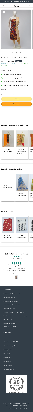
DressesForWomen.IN (13, 403)
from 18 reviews (16, 258)
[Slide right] (20, 52)
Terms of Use (8, 365)
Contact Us (7, 338)
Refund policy (14, 405)
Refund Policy (8, 357)
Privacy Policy (8, 353)
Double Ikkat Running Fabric (21, 236)
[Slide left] (13, 52)
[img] (16, 256)
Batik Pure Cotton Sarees (7, 187)
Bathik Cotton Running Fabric (7, 236)
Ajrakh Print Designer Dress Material (21, 151)
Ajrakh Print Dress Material (7, 150)
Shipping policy (23, 408)
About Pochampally (9, 346)
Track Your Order (9, 369)
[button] (3, 5)
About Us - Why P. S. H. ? (11, 342)
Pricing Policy (8, 350)
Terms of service (12, 408)
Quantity (3, 89)
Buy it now (16, 104)
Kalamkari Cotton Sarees (21, 194)
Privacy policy (23, 405)
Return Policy (8, 361)
